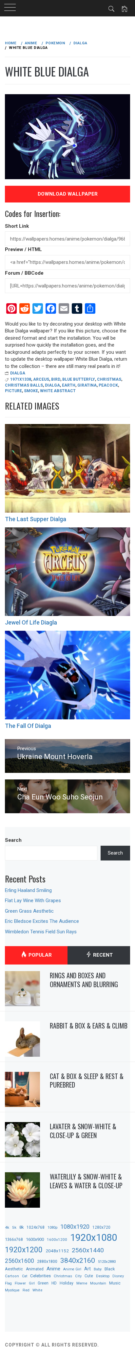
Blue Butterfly (78, 379)
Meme (81, 1283)
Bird (55, 379)
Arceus (41, 379)
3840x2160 (77, 1260)
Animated (35, 1269)
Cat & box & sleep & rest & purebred (87, 1080)
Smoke (31, 391)
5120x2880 (107, 1261)
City (78, 1276)
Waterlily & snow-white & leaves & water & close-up (86, 1181)
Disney (118, 1276)
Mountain (98, 1283)
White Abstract (58, 391)
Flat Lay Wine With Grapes (33, 900)
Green (43, 1283)
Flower (20, 1283)
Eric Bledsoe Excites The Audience (42, 921)
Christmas (109, 379)
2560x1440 (88, 1250)
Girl (32, 1283)
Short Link (17, 226)
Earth (68, 385)
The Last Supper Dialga (35, 519)
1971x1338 (20, 379)
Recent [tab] (102, 955)
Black (110, 1268)
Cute (89, 1276)
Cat (24, 1276)
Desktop (102, 1276)
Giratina (87, 385)
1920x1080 (93, 1237)
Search (13, 840)
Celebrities (40, 1275)
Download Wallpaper (68, 194)
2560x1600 (19, 1261)
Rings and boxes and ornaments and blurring (84, 979)
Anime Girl (72, 1269)
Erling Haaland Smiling (28, 890)
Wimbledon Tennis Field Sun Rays (41, 932)
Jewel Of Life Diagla (31, 622)
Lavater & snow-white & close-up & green (83, 1130)
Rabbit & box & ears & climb (88, 1025)
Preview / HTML (23, 249)
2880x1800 (47, 1261)
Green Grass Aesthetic (29, 911)
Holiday (66, 1283)
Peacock (108, 385)
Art (87, 1268)
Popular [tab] (39, 955)
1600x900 (35, 1239)
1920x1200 (24, 1249)
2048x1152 (57, 1250)
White (37, 1290)
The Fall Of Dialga (28, 725)
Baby (98, 1269)
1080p (52, 1227)
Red (26, 1290)
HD (54, 1283)
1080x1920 (74, 1226)
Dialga (17, 373)
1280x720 (101, 1227)
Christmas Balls (24, 385)
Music (115, 1283)
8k (21, 1227)
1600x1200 (57, 1239)
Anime (53, 1269)
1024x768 (36, 1227)
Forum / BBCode (24, 273)
